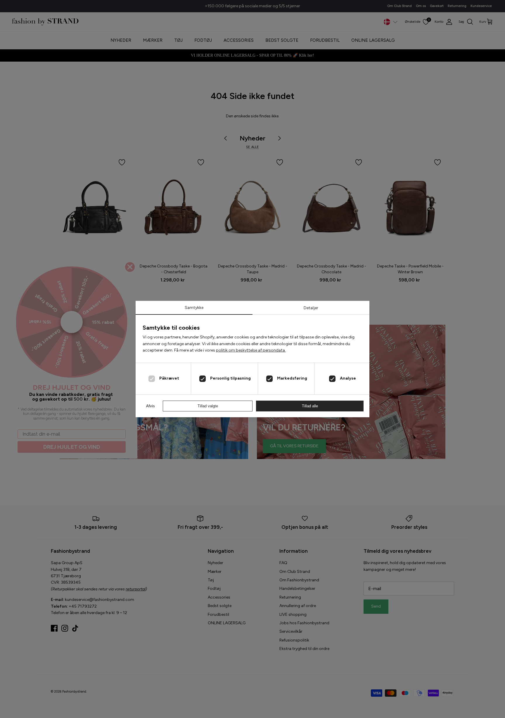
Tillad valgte (208, 406)
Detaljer (311, 307)
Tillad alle (310, 406)
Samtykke (194, 307)
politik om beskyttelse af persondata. (251, 350)
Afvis (150, 406)
